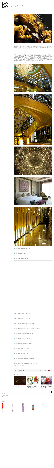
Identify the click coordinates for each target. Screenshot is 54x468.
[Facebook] (5, 396)
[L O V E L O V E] (13, 407)
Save (49, 370)
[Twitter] (2, 396)
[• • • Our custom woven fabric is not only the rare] (43, 407)
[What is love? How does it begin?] (20, 376)
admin (16, 365)
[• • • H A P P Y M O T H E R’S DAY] (23, 407)
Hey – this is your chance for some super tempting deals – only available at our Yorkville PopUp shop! (33, 386)
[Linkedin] (6, 396)
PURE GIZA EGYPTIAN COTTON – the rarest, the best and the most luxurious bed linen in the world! (46, 386)
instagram (9, 401)
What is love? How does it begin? (18, 385)
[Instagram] (3, 396)
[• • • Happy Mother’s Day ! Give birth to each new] (2, 407)
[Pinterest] (4, 396)
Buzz (24, 365)
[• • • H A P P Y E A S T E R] (33, 407)
